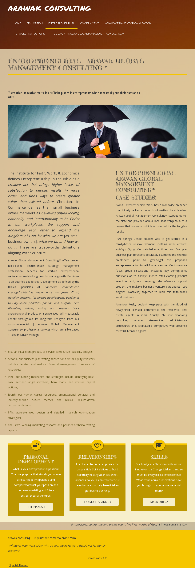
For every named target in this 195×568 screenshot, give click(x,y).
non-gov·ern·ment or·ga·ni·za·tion (128, 23)
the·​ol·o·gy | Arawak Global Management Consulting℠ (87, 33)
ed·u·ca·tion (35, 23)
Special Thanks (18, 565)
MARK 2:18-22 (159, 502)
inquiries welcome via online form (55, 538)
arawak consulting (49, 7)
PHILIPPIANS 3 (36, 507)
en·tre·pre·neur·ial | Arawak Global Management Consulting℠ (76, 64)
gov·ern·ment (89, 23)
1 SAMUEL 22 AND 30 (97, 502)
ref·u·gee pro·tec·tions (29, 33)
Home (17, 23)
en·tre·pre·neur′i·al (61, 23)
